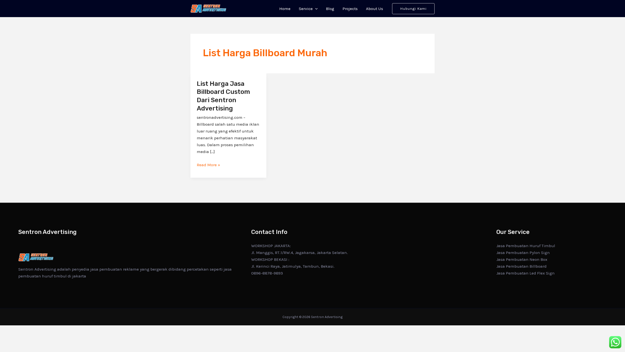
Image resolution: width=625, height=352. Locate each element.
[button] (315, 8)
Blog (330, 8)
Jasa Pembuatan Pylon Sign (523, 252)
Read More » (208, 164)
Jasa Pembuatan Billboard (521, 266)
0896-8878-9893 (267, 273)
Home (285, 8)
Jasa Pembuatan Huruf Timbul (525, 245)
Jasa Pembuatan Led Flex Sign (525, 273)
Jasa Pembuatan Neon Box (521, 259)
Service (306, 8)
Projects (350, 8)
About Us (374, 8)
